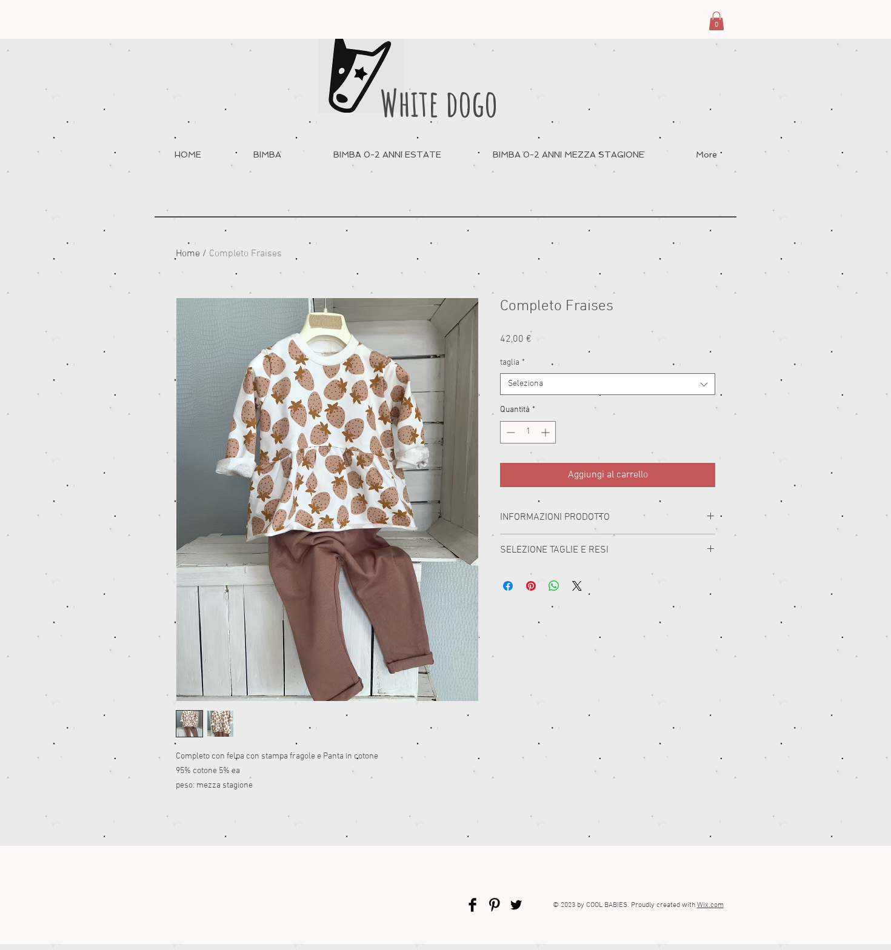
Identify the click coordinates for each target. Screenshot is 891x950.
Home (188, 254)
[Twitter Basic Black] (516, 905)
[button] (716, 21)
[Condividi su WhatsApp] (554, 586)
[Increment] (546, 432)
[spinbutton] (528, 432)
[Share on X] (577, 586)
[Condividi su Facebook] (508, 586)
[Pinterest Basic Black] (494, 905)
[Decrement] (509, 432)
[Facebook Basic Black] (472, 905)
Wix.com (710, 905)
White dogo (439, 102)
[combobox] (607, 384)
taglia (512, 362)
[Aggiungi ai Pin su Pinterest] (531, 586)
